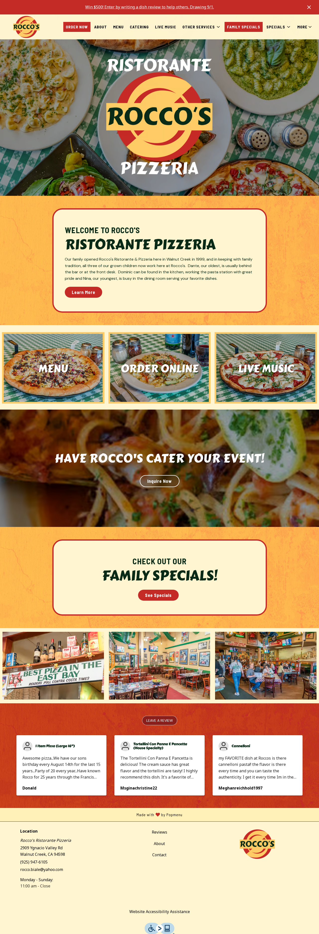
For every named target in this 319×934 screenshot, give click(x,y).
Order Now (77, 26)
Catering (139, 26)
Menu (118, 26)
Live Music (165, 26)
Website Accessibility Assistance (159, 911)
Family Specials (243, 26)
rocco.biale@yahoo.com (41, 869)
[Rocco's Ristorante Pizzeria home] (26, 27)
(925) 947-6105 (34, 862)
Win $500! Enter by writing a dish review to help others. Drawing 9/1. (149, 7)
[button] (201, 27)
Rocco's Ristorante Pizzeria (257, 844)
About (100, 26)
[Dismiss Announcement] (309, 7)
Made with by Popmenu (93, 815)
